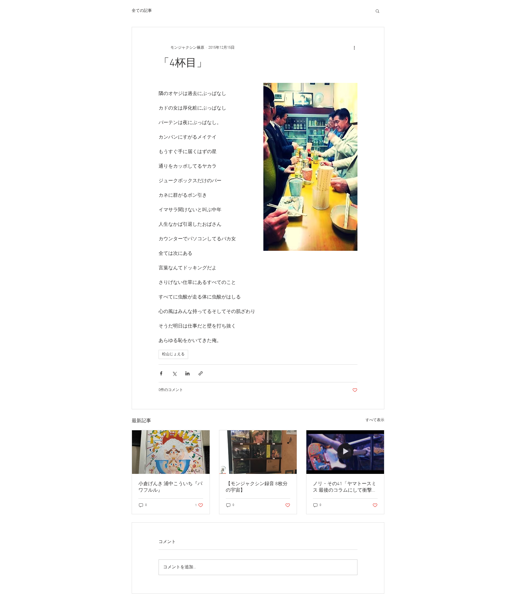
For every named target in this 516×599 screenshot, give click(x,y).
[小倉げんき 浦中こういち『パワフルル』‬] (171, 452)
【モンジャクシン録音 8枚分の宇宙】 (257, 487)
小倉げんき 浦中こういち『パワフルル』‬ (170, 487)
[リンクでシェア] (200, 373)
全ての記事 (142, 10)
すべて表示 (375, 420)
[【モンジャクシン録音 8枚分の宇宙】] (258, 452)
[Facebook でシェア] (161, 373)
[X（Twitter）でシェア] (174, 373)
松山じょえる (173, 354)
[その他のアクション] (354, 47)
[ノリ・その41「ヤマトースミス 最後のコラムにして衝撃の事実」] (345, 452)
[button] (377, 11)
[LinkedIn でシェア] (187, 373)
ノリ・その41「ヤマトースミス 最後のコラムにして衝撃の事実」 (345, 487)
